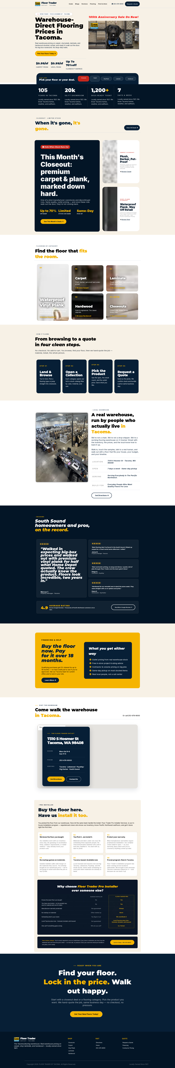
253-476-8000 (118, 4)
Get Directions (56, 779)
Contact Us (73, 779)
